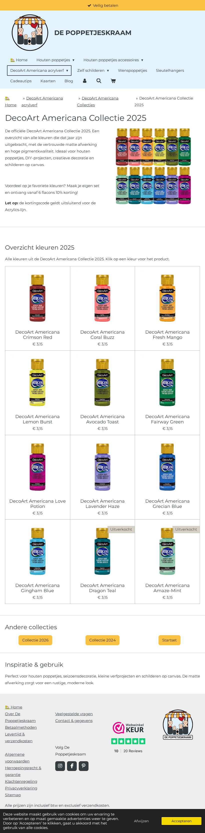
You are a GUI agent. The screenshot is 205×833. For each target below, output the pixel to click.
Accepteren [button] (182, 821)
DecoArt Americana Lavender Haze (102, 504)
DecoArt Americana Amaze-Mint (167, 588)
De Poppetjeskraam (93, 33)
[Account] (84, 81)
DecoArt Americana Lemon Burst (37, 419)
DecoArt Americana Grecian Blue (167, 504)
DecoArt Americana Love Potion (37, 504)
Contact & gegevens (73, 720)
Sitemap (13, 794)
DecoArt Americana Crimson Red (37, 335)
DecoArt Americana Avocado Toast (102, 419)
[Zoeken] (99, 81)
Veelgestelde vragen (74, 713)
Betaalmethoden (21, 727)
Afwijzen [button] (141, 821)
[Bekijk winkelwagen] (113, 81)
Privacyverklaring (21, 788)
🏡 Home (13, 707)
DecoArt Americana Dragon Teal (102, 588)
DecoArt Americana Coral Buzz (102, 335)
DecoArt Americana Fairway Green (167, 419)
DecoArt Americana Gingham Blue (37, 588)
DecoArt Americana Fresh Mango (167, 335)
